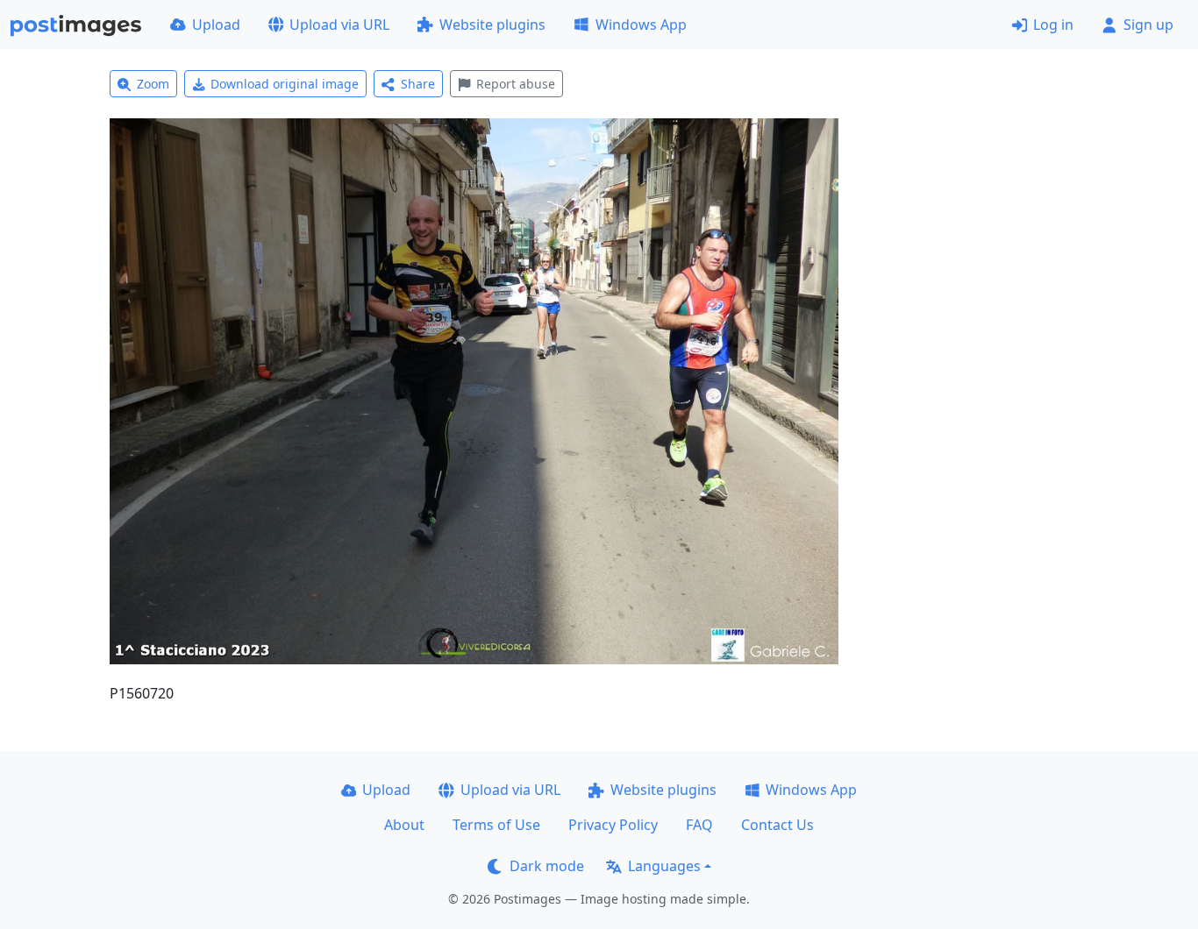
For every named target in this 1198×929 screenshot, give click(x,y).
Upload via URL (339, 24)
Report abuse (515, 83)
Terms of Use (496, 824)
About (404, 824)
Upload (216, 24)
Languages (664, 866)
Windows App (641, 24)
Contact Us (777, 824)
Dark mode (547, 866)
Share (418, 83)
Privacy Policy (613, 824)
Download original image (284, 83)
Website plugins (492, 24)
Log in (1053, 24)
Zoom (153, 83)
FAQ (699, 824)
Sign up (1148, 24)
